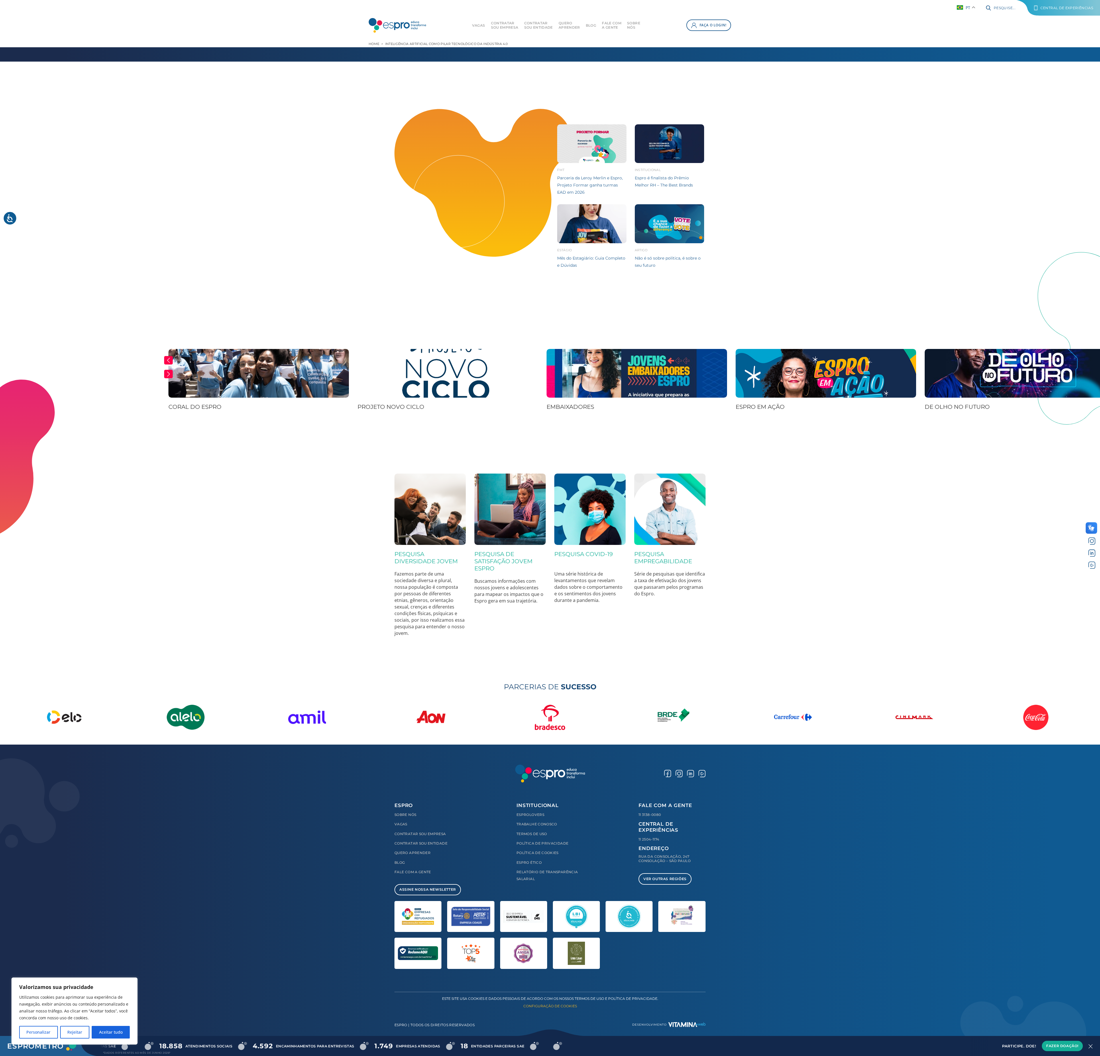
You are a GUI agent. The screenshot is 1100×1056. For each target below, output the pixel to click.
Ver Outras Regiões (665, 879)
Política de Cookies (537, 853)
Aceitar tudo (111, 1032)
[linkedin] (1091, 553)
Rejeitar (74, 1032)
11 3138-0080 (650, 814)
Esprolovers (530, 814)
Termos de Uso (531, 834)
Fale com (611, 25)
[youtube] (1091, 565)
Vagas (478, 25)
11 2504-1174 (649, 839)
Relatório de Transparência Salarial (547, 875)
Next (168, 374)
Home (374, 44)
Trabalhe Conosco (536, 824)
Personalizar (38, 1032)
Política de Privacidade (542, 843)
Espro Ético (529, 862)
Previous (168, 360)
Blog (591, 25)
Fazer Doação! (1062, 1046)
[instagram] (1091, 541)
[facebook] (667, 773)
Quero (569, 25)
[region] (74, 1011)
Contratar (504, 25)
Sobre (633, 25)
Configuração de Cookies (550, 1006)
